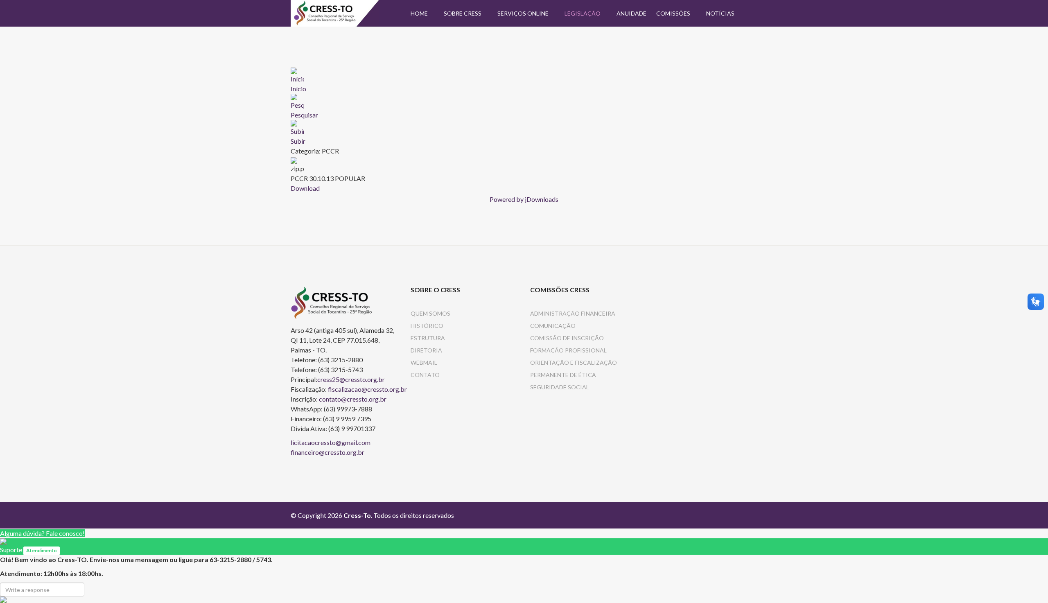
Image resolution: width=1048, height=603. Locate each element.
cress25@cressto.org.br (351, 379)
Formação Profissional (568, 350)
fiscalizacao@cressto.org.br (367, 389)
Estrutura (428, 337)
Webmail (424, 362)
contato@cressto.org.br (352, 399)
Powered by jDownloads (524, 199)
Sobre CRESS (462, 13)
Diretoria (426, 350)
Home (419, 13)
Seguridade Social (559, 387)
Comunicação (553, 325)
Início (298, 89)
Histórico (427, 325)
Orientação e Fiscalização (573, 362)
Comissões (673, 13)
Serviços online (523, 13)
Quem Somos (430, 313)
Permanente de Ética (563, 374)
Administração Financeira (572, 313)
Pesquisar (304, 115)
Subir (298, 141)
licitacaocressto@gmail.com (330, 442)
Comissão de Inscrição (567, 337)
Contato (425, 374)
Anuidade (631, 13)
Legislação (583, 13)
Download (305, 188)
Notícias (720, 13)
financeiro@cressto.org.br (327, 452)
